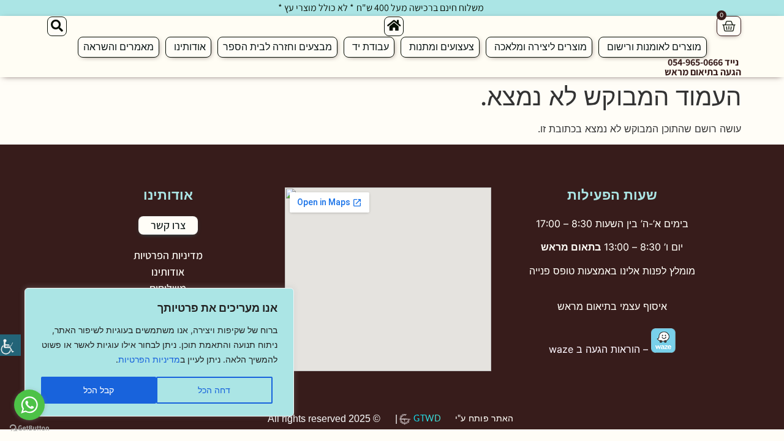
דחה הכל (214, 390)
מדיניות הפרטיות (149, 359)
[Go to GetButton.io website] (29, 428)
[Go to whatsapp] (29, 405)
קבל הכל (98, 390)
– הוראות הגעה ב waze (600, 349)
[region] (159, 352)
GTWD (427, 419)
